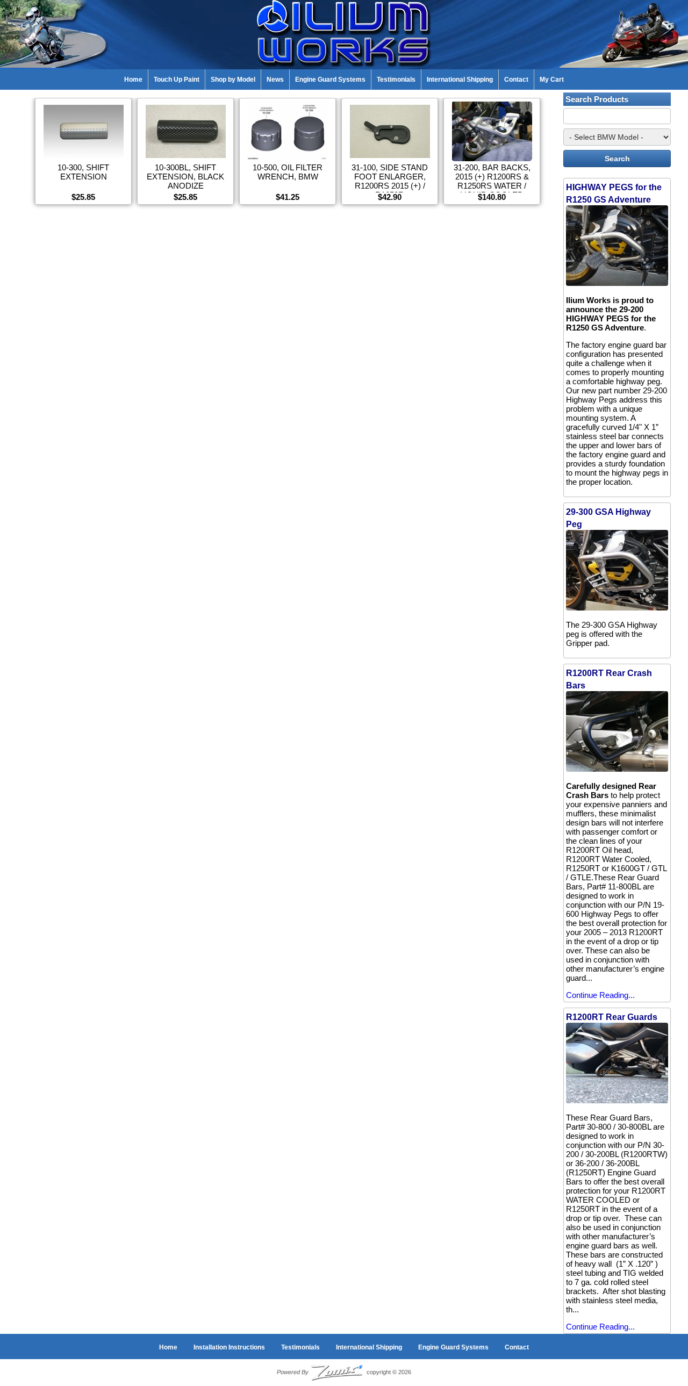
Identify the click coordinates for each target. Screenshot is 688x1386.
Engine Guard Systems (330, 79)
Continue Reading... (600, 995)
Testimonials (396, 79)
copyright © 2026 (344, 1372)
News (275, 79)
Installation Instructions (229, 1347)
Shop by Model (233, 79)
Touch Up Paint (176, 79)
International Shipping (460, 79)
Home (133, 79)
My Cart (552, 79)
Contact (516, 79)
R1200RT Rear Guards (611, 1017)
